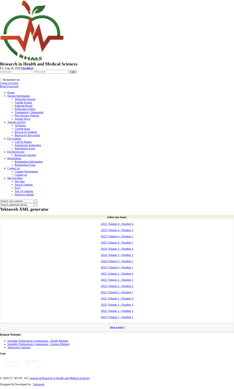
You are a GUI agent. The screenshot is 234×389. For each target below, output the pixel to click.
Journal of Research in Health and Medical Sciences (60, 378)
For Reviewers (15, 151)
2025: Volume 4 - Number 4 (117, 223)
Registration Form (25, 164)
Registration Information (29, 161)
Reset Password (9, 86)
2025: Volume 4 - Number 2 (117, 236)
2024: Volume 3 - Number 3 (117, 255)
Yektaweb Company (19, 347)
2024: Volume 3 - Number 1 (117, 267)
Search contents (24, 184)
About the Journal (25, 99)
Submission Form (25, 148)
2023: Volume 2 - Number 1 (117, 292)
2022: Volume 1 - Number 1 (117, 317)
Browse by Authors (26, 132)
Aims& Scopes (23, 102)
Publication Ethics (25, 109)
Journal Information (18, 95)
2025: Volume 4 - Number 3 (117, 230)
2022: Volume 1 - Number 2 (117, 310)
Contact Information (26, 171)
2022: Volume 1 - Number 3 (117, 304)
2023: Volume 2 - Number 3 (117, 279)
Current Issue (22, 128)
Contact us (13, 168)
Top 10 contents (24, 191)
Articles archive (16, 122)
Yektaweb (38, 384)
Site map (20, 181)
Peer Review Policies (27, 115)
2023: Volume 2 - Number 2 (117, 286)
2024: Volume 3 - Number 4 (117, 248)
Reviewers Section (25, 155)
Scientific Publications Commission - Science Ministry (38, 344)
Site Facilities (15, 178)
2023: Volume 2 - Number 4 (117, 273)
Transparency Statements (29, 112)
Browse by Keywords (27, 135)
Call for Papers (23, 141)
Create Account (9, 83)
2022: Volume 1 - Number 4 (117, 298)
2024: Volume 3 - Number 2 (117, 261)
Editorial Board (23, 105)
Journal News (23, 118)
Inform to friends (24, 194)
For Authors (14, 138)
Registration (14, 158)
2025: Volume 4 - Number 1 (117, 242)
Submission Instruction (28, 145)
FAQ (17, 187)
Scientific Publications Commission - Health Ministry (38, 340)
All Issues (20, 125)
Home (10, 92)
